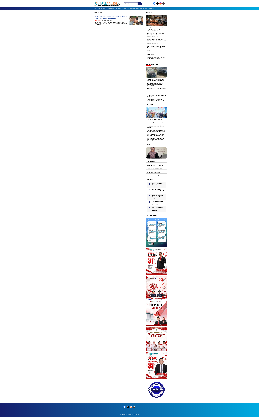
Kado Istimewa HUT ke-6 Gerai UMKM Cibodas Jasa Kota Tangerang (155, 34)
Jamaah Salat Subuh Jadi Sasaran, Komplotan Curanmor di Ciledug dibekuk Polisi (155, 84)
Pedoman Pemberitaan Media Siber (127, 411)
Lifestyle (132, 8)
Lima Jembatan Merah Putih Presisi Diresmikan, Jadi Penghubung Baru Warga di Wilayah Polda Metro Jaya (155, 121)
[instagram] (160, 4)
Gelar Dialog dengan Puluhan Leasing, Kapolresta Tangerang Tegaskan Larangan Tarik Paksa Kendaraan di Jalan (156, 48)
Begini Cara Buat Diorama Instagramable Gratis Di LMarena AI (157, 209)
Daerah (100, 8)
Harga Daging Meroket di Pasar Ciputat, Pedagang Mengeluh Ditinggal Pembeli (156, 28)
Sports (137, 8)
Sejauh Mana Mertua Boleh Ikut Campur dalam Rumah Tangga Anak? (156, 171)
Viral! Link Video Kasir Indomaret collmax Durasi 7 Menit (158, 191)
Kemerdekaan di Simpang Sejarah (155, 175)
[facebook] (154, 4)
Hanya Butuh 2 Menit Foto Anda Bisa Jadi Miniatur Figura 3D (157, 197)
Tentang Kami (108, 411)
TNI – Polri (118, 8)
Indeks (151, 411)
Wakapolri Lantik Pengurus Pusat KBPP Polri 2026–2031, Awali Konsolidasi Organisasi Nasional (156, 139)
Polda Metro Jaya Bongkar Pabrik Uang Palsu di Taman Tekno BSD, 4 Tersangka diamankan (156, 95)
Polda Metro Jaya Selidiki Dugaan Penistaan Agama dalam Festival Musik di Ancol (156, 126)
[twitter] (157, 4)
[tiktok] (163, 4)
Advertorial (151, 8)
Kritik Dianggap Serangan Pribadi (154, 168)
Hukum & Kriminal (111, 8)
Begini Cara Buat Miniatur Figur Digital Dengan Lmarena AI (158, 185)
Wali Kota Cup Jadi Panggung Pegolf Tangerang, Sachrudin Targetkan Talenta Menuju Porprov (156, 40)
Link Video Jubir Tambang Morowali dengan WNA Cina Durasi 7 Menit (158, 203)
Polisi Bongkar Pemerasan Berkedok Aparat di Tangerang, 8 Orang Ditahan (156, 80)
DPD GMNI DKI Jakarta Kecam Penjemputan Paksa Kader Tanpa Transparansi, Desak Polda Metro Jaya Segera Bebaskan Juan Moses (156, 56)
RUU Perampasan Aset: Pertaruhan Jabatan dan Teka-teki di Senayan (155, 164)
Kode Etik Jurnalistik (142, 411)
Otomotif (142, 8)
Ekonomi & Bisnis (125, 8)
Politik (104, 8)
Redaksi (115, 411)
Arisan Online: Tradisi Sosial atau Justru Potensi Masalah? (156, 160)
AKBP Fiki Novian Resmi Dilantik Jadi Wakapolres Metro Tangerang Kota (155, 135)
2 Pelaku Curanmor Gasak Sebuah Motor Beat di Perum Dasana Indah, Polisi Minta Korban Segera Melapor (156, 90)
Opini (146, 8)
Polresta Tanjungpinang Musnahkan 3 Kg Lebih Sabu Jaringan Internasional (156, 131)
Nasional (95, 8)
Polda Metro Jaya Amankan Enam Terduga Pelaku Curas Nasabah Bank (155, 100)
